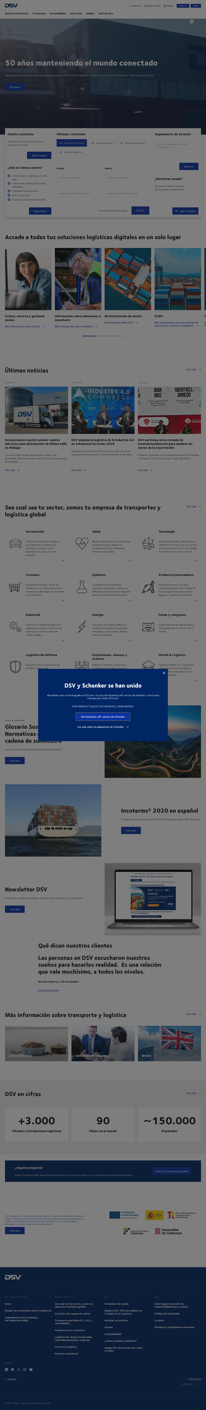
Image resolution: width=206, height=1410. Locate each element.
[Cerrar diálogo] (164, 673)
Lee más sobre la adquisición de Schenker (101, 726)
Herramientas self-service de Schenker (103, 716)
